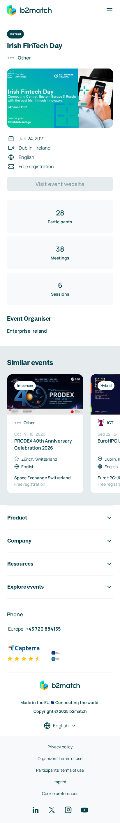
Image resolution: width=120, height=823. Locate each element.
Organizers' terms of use (60, 758)
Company (19, 540)
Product (17, 517)
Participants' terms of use (60, 770)
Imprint (60, 782)
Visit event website (60, 183)
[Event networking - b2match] (29, 10)
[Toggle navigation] (110, 10)
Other (24, 58)
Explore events (25, 586)
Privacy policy (60, 747)
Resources (20, 563)
